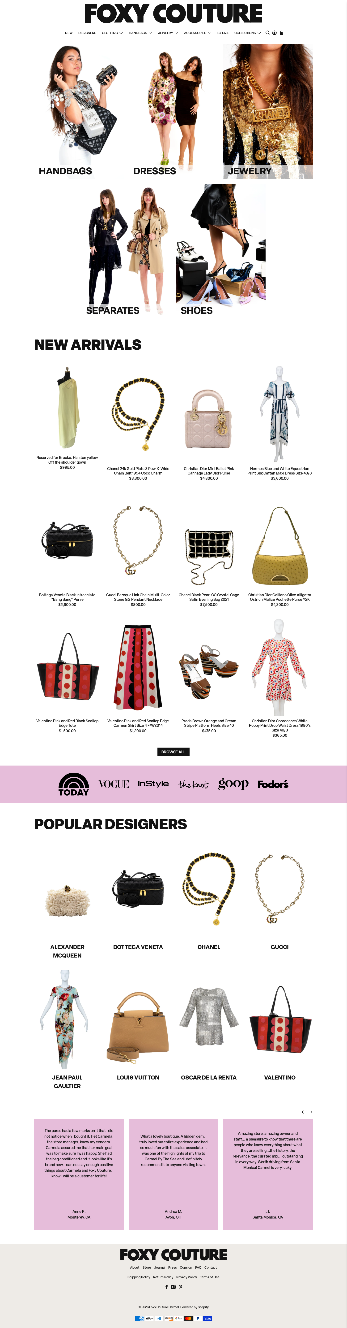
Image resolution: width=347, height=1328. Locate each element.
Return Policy (163, 1277)
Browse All (173, 751)
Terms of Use (210, 1277)
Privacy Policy (186, 1277)
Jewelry (165, 33)
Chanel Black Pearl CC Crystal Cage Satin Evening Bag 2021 (209, 597)
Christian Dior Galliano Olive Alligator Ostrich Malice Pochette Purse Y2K (279, 597)
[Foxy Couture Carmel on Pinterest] (180, 1288)
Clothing (110, 33)
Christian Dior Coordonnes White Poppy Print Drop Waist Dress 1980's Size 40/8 (280, 725)
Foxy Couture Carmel (164, 1307)
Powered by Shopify (194, 1307)
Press (172, 1268)
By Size (223, 33)
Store (147, 1268)
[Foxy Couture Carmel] (173, 13)
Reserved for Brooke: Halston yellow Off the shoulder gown (67, 460)
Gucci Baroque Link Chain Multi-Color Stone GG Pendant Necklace (138, 597)
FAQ (198, 1268)
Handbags (138, 33)
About (135, 1268)
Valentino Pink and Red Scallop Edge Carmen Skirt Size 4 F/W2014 (138, 723)
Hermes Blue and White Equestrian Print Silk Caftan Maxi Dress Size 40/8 (280, 471)
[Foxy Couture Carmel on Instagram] (173, 1288)
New (69, 33)
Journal (159, 1268)
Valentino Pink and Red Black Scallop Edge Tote (67, 723)
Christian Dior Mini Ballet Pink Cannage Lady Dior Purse (209, 471)
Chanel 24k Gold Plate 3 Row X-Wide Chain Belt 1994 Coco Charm (138, 471)
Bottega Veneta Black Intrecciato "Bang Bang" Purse (67, 597)
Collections (245, 33)
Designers (87, 33)
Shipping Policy (138, 1277)
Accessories (195, 33)
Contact (210, 1268)
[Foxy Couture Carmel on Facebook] (166, 1288)
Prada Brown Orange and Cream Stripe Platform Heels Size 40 (209, 723)
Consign (186, 1268)
